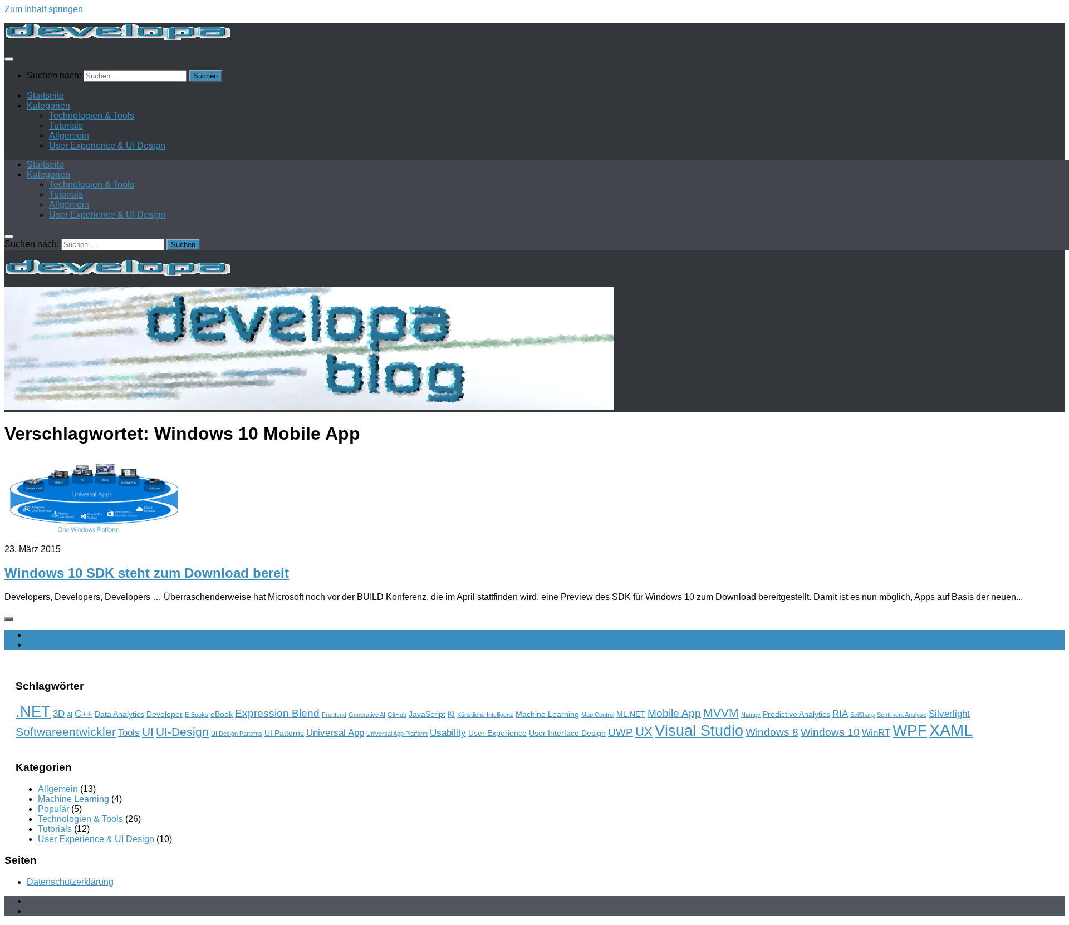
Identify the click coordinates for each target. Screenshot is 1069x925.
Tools (129, 732)
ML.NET (630, 714)
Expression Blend (277, 713)
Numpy (751, 714)
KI (451, 714)
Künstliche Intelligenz (485, 714)
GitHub (397, 714)
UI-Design (182, 731)
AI (69, 714)
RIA (840, 713)
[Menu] (8, 59)
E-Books (196, 714)
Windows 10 (830, 732)
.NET (33, 711)
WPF (910, 730)
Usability (448, 732)
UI (148, 731)
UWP (620, 732)
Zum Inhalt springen (43, 9)
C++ (83, 713)
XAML (951, 730)
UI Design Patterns (236, 733)
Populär (53, 809)
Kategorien (48, 105)
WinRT (876, 732)
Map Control (597, 714)
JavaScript (427, 714)
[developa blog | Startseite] (117, 37)
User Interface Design (567, 733)
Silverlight (949, 713)
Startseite (45, 95)
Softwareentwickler (66, 731)
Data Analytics (119, 714)
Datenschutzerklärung (70, 882)
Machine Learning (547, 714)
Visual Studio (699, 730)
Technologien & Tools (91, 115)
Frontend (334, 714)
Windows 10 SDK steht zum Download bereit (146, 572)
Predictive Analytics (796, 714)
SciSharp (862, 714)
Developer (164, 714)
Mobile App (674, 713)
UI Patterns (284, 733)
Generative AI (367, 714)
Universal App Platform (397, 733)
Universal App (335, 732)
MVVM (721, 712)
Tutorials (66, 125)
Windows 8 (772, 732)
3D (59, 713)
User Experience (497, 733)
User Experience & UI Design (107, 145)
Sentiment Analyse (901, 714)
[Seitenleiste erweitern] (8, 619)
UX (644, 732)
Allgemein (69, 135)
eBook (221, 714)
